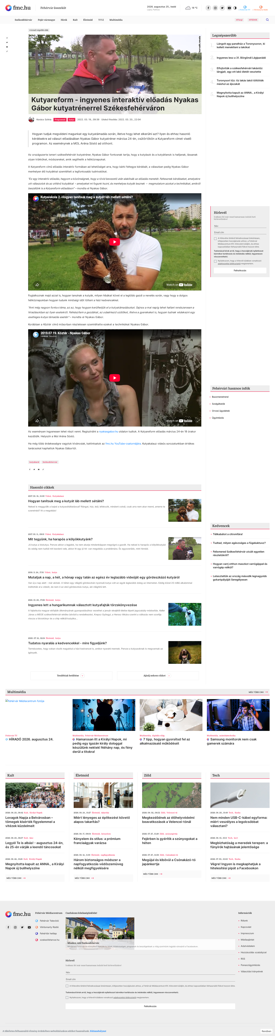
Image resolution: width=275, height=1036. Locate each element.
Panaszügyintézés (250, 965)
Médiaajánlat (247, 939)
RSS (243, 958)
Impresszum (247, 933)
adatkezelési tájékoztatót (229, 263)
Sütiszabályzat (98, 1031)
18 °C (194, 7)
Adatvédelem (248, 946)
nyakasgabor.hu (108, 431)
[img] (18, 8)
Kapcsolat (246, 927)
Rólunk (244, 920)
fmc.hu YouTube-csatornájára (123, 443)
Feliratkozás (240, 270)
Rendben (266, 1031)
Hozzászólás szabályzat (254, 952)
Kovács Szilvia (43, 119)
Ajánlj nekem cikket (155, 675)
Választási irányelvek (252, 971)
